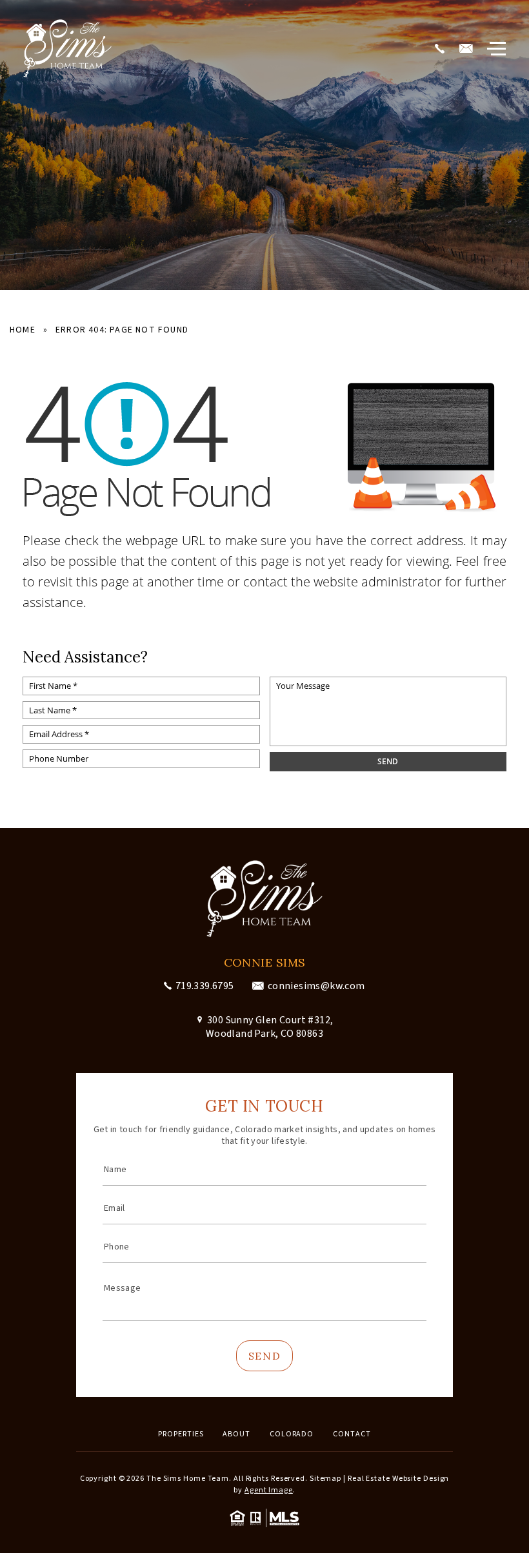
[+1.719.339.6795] (441, 49)
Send (264, 1355)
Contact (351, 1434)
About (236, 1434)
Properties (180, 1434)
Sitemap (325, 1478)
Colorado (292, 1434)
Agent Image (269, 1490)
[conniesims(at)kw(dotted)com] (468, 49)
